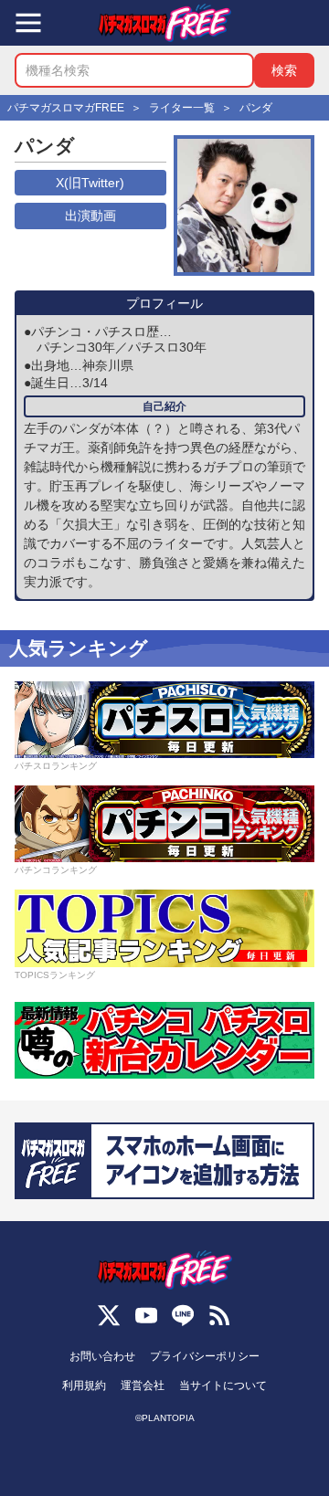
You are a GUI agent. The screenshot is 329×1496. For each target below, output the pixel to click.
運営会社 (142, 1385)
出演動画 (90, 215)
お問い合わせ (102, 1356)
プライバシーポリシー (205, 1356)
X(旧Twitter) (90, 182)
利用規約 (84, 1385)
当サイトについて (223, 1385)
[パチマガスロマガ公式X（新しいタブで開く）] (109, 1315)
